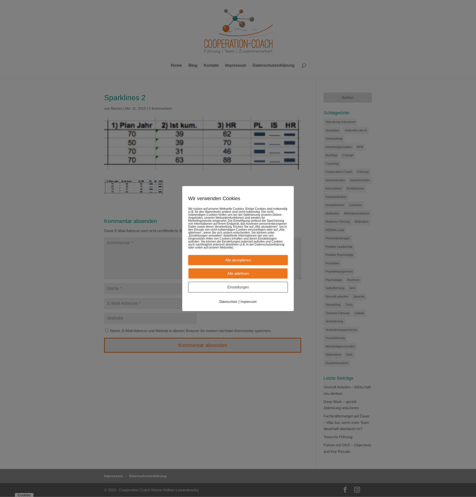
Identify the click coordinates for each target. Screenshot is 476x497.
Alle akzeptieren (238, 260)
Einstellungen (238, 287)
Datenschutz (228, 302)
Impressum (248, 302)
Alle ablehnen (238, 273)
